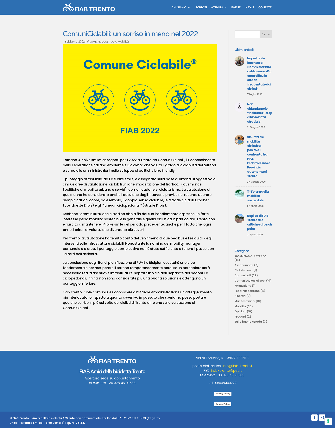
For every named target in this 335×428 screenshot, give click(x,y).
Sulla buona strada (248, 322)
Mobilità (123, 42)
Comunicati (243, 275)
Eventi (236, 7)
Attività (217, 7)
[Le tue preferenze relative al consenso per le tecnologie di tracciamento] (328, 421)
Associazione (244, 265)
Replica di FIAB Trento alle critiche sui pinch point (259, 222)
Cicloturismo (244, 270)
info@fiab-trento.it (238, 366)
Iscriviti (201, 7)
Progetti (240, 317)
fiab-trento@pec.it (226, 370)
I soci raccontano (247, 291)
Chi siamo (179, 7)
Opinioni (240, 311)
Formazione (243, 286)
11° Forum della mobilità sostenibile (258, 195)
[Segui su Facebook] (314, 417)
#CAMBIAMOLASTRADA (102, 42)
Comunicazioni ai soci (250, 281)
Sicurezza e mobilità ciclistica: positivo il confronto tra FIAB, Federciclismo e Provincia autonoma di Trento (258, 156)
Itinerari (240, 296)
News (249, 7)
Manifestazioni (245, 301)
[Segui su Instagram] (322, 417)
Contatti (265, 7)
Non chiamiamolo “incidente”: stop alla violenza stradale (259, 113)
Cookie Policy (223, 404)
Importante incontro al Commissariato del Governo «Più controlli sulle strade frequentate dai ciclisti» (259, 73)
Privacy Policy (223, 393)
